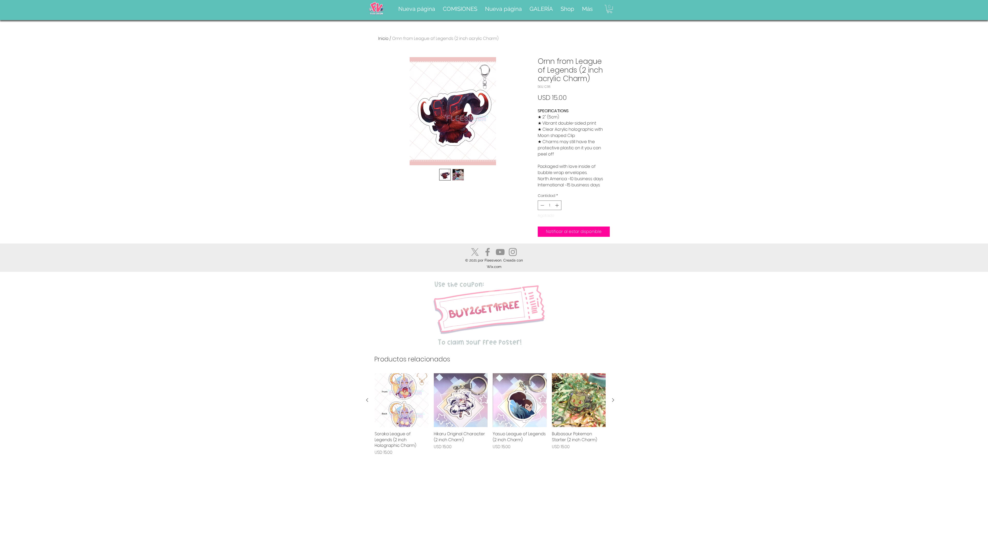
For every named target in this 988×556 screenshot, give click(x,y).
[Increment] (557, 205)
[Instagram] (512, 252)
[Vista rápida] (402, 400)
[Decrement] (542, 205)
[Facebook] (487, 252)
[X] (475, 252)
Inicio (383, 38)
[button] (460, 9)
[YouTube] (500, 252)
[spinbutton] (549, 205)
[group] (490, 414)
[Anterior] (367, 400)
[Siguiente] (613, 400)
